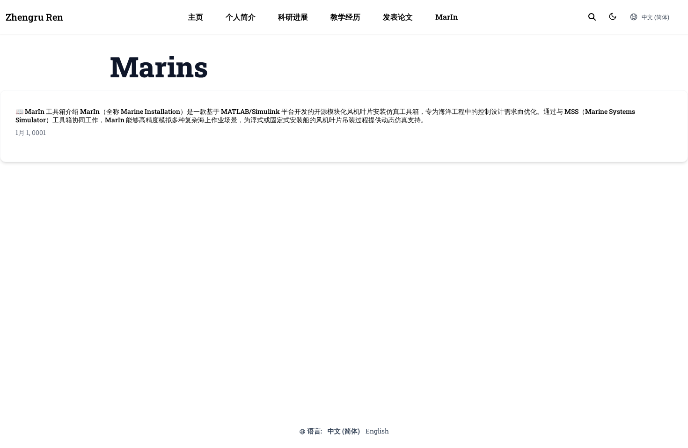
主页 (195, 17)
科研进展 (293, 17)
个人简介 (241, 17)
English (377, 430)
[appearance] (612, 16)
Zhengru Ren (34, 17)
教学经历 (345, 17)
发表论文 (398, 17)
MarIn (446, 17)
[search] (592, 17)
